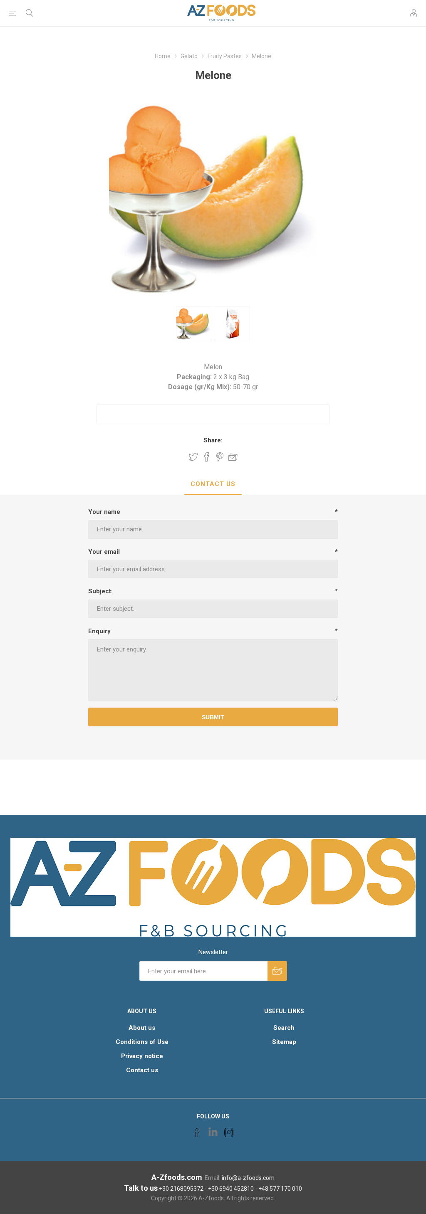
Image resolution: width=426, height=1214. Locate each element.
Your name (104, 512)
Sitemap (284, 1042)
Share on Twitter (193, 456)
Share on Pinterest (219, 456)
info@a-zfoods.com (248, 1178)
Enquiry (99, 631)
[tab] (213, 484)
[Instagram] (228, 1132)
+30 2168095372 (181, 1188)
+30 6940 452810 (231, 1188)
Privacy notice (142, 1056)
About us (142, 1027)
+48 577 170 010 (280, 1188)
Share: (213, 440)
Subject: (100, 591)
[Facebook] (197, 1132)
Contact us (142, 1070)
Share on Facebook (206, 456)
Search (284, 1027)
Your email (104, 551)
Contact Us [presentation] (213, 484)
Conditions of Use (142, 1042)
